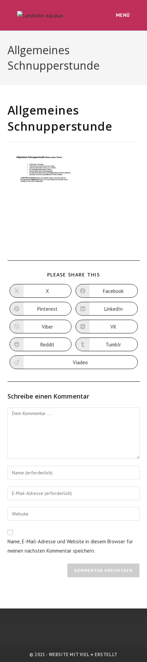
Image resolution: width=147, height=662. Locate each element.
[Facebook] (59, 626)
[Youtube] (88, 626)
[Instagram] (73, 626)
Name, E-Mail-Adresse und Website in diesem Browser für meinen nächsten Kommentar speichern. (70, 546)
